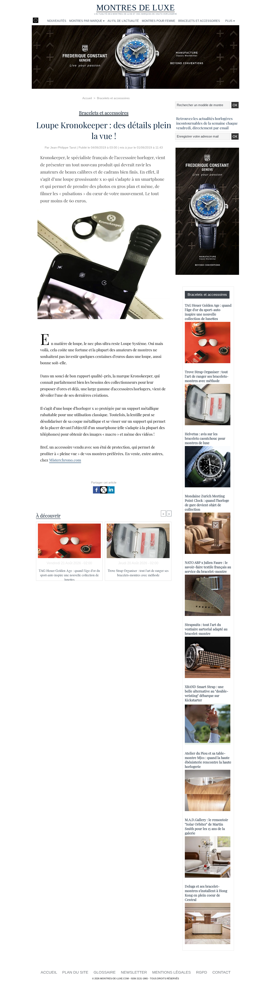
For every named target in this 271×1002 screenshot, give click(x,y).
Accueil (87, 98)
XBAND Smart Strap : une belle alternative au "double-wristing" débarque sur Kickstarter (206, 693)
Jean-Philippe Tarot (63, 147)
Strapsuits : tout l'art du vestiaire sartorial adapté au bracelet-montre (206, 629)
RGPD (202, 972)
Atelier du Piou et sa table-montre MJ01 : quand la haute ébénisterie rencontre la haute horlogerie (208, 760)
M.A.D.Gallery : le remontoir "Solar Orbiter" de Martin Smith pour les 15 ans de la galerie (206, 826)
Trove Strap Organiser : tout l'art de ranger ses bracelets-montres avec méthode (138, 572)
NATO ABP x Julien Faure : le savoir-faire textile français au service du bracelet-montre (208, 567)
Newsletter (134, 972)
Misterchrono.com (65, 460)
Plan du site (75, 972)
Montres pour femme (158, 20)
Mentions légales (172, 972)
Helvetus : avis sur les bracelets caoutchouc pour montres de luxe (205, 438)
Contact (221, 972)
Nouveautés (56, 20)
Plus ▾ (230, 20)
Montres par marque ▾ (87, 20)
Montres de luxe (135, 7)
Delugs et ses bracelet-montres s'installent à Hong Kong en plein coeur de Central (206, 893)
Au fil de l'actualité (123, 20)
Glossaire (105, 972)
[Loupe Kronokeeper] (103, 210)
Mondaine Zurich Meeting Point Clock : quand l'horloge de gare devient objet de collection (207, 502)
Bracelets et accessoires (199, 20)
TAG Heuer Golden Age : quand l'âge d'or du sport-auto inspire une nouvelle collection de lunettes (69, 573)
